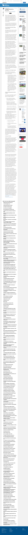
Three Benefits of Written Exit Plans (7, 377)
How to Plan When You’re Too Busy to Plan (8, 209)
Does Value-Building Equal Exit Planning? (8, 436)
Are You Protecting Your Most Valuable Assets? (9, 264)
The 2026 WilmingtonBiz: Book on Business (24, 109)
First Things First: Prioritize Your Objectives (9, 440)
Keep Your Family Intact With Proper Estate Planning (10, 287)
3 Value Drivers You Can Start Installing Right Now (9, 223)
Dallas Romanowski (13, 11)
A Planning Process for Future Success (8, 341)
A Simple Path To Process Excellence (8, 495)
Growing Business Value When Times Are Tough (9, 308)
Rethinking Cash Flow (6, 300)
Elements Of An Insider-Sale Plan (7, 423)
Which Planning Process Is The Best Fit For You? (9, 314)
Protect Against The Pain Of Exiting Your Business (9, 409)
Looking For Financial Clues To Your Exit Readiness (9, 455)
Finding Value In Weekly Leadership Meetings (9, 496)
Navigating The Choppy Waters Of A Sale (8, 445)
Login (21, 2)
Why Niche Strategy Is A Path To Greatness (8, 505)
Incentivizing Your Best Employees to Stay (8, 356)
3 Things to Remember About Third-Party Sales (9, 357)
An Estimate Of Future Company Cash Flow (8, 406)
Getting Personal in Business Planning (8, 232)
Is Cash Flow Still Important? (7, 469)
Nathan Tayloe (23, 23)
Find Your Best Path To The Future (7, 297)
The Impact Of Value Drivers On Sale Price (8, 435)
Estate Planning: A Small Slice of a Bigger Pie (9, 391)
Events (16, 528)
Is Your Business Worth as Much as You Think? (9, 352)
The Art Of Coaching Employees (7, 479)
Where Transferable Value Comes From (8, 304)
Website (3, 9)
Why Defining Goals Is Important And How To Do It (9, 321)
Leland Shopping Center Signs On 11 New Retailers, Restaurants (24, 47)
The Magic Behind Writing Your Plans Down (8, 278)
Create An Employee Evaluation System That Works (9, 499)
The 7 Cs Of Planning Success (7, 317)
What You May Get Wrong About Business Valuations (10, 330)
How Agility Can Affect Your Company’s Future (9, 265)
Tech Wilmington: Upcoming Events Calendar (22, 52)
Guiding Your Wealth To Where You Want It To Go (9, 268)
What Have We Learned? (6, 286)
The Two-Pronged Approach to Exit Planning (8, 386)
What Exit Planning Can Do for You (7, 372)
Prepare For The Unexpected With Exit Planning (9, 441)
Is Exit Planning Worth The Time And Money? (9, 444)
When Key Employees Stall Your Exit (7, 394)
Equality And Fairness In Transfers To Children (9, 448)
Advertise (23, 529)
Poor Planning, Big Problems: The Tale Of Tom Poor (9, 281)
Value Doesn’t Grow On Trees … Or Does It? (8, 449)
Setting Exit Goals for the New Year (7, 397)
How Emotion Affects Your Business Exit (8, 387)
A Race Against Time (6, 461)
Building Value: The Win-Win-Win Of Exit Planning (9, 428)
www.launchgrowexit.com (8, 195)
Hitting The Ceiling (5, 519)
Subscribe (23, 528)
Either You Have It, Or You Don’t (7, 465)
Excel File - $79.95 (23, 121)
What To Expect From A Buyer (7, 452)
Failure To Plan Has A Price (6, 432)
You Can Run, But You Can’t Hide (7, 227)
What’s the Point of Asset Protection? (8, 256)
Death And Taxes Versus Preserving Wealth (8, 451)
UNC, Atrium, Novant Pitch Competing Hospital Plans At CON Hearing (22, 59)
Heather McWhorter (23, 38)
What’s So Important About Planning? (8, 378)
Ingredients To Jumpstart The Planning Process (9, 292)
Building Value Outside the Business (8, 202)
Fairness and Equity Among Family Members (9, 335)
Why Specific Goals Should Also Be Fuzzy (8, 240)
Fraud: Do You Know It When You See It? (8, 464)
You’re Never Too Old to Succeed (7, 206)
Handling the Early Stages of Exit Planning (8, 390)
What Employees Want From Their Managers (8, 478)
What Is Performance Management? (7, 474)
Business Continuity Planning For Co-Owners (9, 414)
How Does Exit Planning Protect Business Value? (9, 393)
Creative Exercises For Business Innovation (9, 473)
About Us (10, 528)
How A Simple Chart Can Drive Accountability (9, 500)
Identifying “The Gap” (6, 305)
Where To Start (5, 301)
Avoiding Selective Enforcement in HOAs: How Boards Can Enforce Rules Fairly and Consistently (24, 28)
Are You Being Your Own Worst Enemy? (8, 364)
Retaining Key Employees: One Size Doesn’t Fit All (9, 267)
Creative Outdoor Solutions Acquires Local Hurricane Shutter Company (22, 56)
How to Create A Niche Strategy (7, 504)
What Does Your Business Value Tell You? (8, 460)
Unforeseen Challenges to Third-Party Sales (9, 383)
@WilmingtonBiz (11, 530)
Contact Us (10, 529)
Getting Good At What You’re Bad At (7, 205)
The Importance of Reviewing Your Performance (9, 249)
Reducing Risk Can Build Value (7, 367)
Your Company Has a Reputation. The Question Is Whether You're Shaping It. (24, 20)
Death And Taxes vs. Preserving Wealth (8, 412)
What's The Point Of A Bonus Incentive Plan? (9, 458)
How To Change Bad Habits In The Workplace (9, 520)
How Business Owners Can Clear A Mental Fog (9, 482)
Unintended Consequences (6, 468)
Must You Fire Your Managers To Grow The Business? (10, 324)
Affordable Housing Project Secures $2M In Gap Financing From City (22, 63)
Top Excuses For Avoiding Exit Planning (8, 429)
